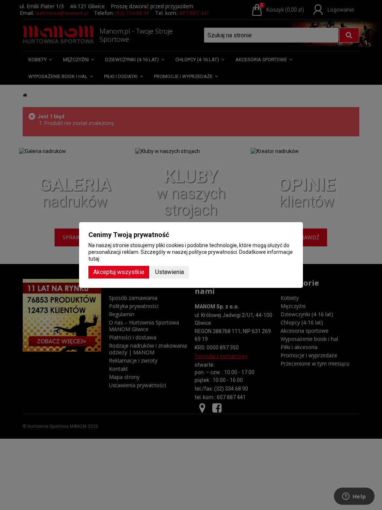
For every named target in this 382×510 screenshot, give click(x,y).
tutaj (93, 259)
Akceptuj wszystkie (118, 272)
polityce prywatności (213, 252)
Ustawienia (169, 272)
